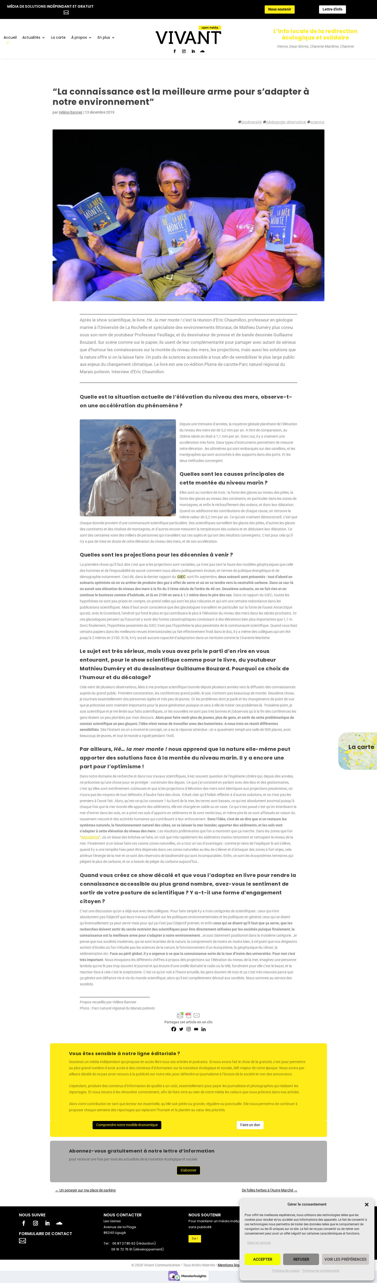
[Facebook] (174, 1029)
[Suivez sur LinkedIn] (193, 51)
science (317, 122)
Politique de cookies (286, 1270)
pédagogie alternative (286, 122)
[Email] (196, 1029)
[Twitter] (181, 1029)
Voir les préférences (345, 1259)
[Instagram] (188, 1029)
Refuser (301, 1259)
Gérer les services (259, 1243)
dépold (86, 837)
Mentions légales (232, 1265)
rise (96, 837)
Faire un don (250, 1125)
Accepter (262, 1259)
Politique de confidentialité (320, 1270)
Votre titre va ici (51, 1240)
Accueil (10, 38)
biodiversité (251, 122)
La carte (58, 38)
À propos (79, 38)
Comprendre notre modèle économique (127, 1125)
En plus (104, 38)
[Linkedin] (203, 1029)
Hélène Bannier (71, 112)
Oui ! (195, 1238)
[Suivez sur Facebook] (174, 51)
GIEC (181, 577)
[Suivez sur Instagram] (183, 51)
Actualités (31, 38)
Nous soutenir (279, 9)
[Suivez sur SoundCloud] (202, 51)
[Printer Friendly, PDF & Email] (188, 1015)
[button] (366, 1204)
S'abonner (188, 1170)
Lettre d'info (332, 9)
